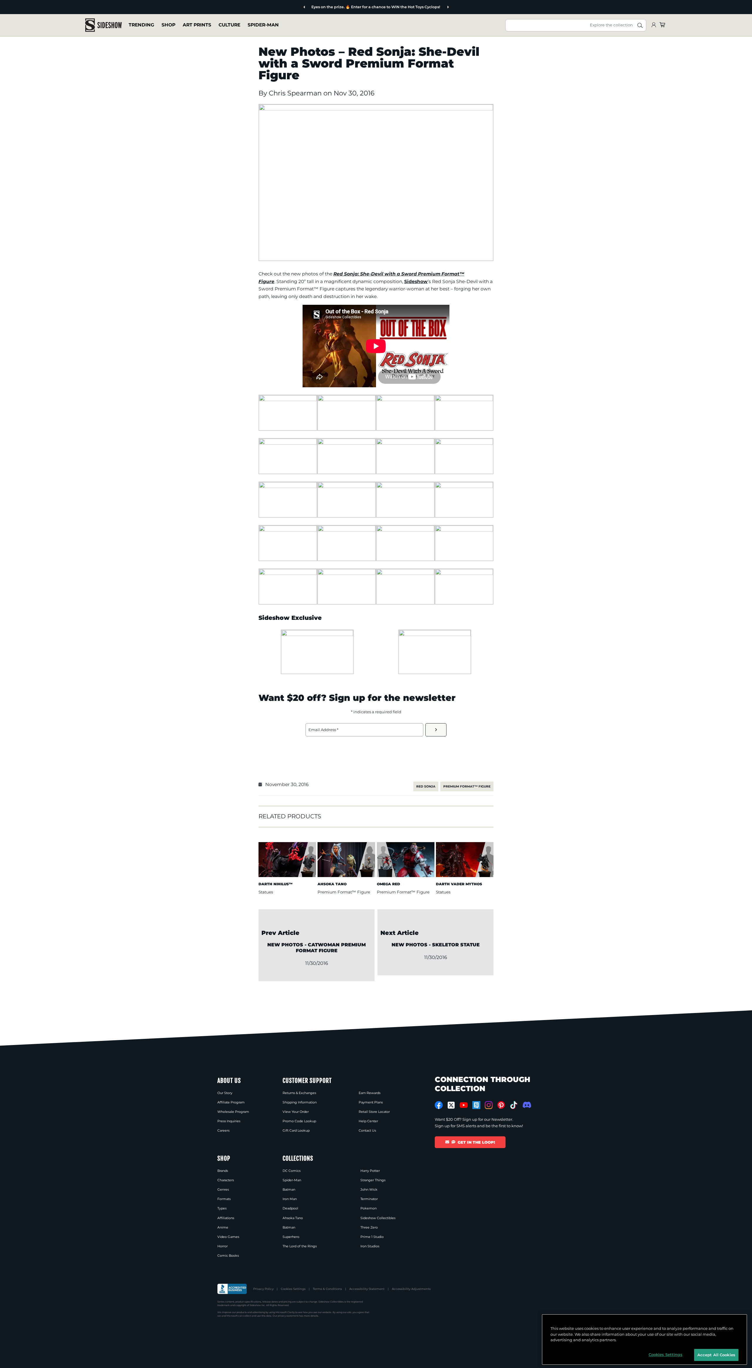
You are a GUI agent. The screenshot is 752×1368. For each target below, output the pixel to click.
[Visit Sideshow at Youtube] (464, 1105)
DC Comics (292, 1171)
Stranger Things (372, 1180)
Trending (141, 25)
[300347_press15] (405, 530)
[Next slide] (448, 7)
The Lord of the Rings (300, 1246)
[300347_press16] (464, 530)
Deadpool (290, 1208)
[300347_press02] (346, 399)
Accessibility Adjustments (411, 1289)
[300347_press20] (405, 573)
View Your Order (296, 1112)
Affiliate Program (231, 1102)
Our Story (224, 1093)
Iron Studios (369, 1246)
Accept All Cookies (716, 1354)
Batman (289, 1189)
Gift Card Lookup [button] (296, 1130)
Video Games (228, 1237)
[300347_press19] (346, 573)
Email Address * (323, 729)
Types (221, 1208)
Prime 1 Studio (372, 1237)
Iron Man (290, 1199)
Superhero (291, 1237)
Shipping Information (300, 1102)
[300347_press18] (376, 109)
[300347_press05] (287, 443)
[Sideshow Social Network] (476, 1105)
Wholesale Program (233, 1112)
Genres (223, 1189)
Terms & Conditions (327, 1289)
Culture (229, 25)
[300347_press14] (346, 530)
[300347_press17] (287, 573)
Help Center (368, 1121)
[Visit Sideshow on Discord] (526, 1104)
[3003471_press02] (434, 634)
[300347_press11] (405, 486)
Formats (224, 1199)
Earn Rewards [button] (369, 1093)
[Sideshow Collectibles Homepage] (103, 25)
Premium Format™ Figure (467, 786)
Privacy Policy (263, 1289)
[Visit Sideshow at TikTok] (514, 1105)
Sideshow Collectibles (377, 1218)
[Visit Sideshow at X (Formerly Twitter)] (451, 1105)
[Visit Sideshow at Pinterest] (501, 1105)
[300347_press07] (405, 443)
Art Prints (197, 25)
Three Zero (369, 1227)
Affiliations (225, 1218)
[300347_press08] (464, 443)
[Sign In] (653, 25)
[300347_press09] (287, 486)
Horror (222, 1246)
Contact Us (367, 1130)
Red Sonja (425, 786)
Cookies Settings (293, 1289)
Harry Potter (370, 1171)
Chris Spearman (296, 93)
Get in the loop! (476, 1142)
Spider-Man (263, 25)
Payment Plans (371, 1102)
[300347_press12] (464, 486)
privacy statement (288, 1315)
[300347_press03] (405, 399)
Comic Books (228, 1255)
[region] (644, 1339)
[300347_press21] (464, 573)
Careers (223, 1130)
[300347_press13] (287, 530)
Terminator (369, 1199)
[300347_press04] (464, 399)
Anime (222, 1227)
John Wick (368, 1189)
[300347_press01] (287, 399)
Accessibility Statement (367, 1289)
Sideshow (416, 281)
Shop (168, 25)
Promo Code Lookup (299, 1121)
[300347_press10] (346, 486)
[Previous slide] (304, 7)
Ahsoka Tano (293, 1218)
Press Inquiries (228, 1121)
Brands (222, 1171)
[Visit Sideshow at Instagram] (489, 1105)
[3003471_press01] (317, 634)
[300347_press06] (346, 443)
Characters (225, 1180)
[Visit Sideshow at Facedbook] (439, 1105)
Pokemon (368, 1208)
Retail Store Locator (374, 1112)
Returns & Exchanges (299, 1093)
